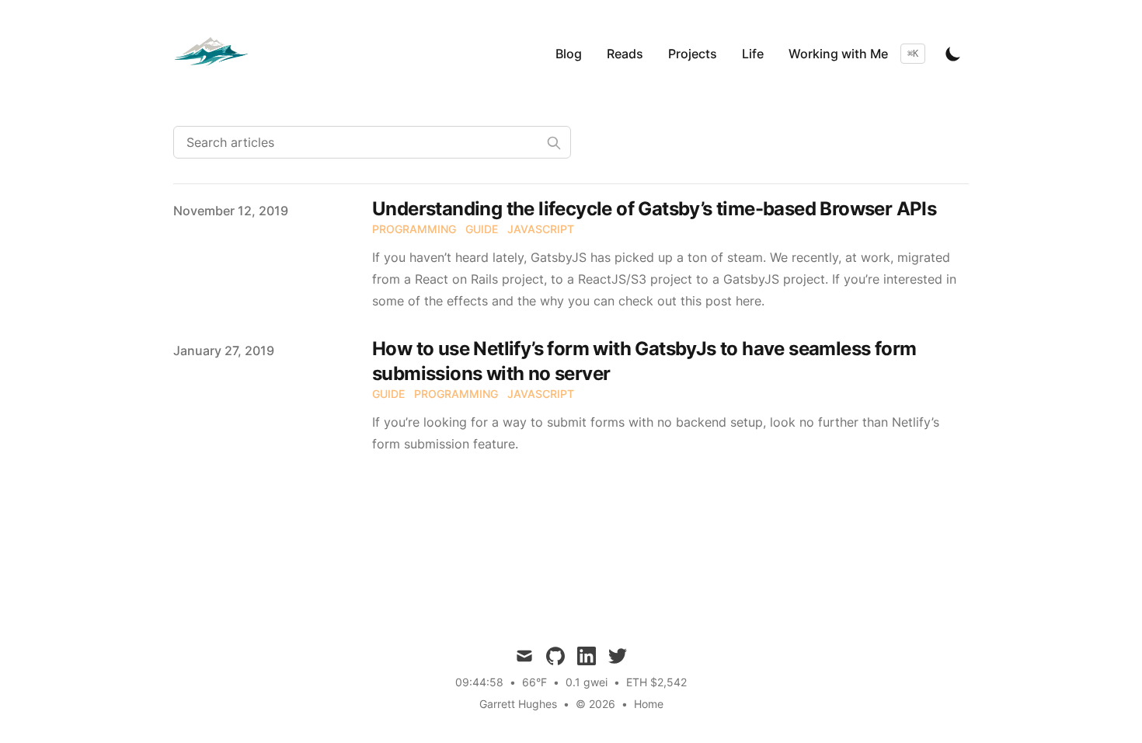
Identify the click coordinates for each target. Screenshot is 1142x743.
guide (481, 228)
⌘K (912, 53)
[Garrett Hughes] (215, 53)
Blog (568, 53)
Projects (692, 53)
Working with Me (838, 53)
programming (414, 228)
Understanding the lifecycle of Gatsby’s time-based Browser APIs (654, 208)
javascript (540, 228)
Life (753, 53)
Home (648, 703)
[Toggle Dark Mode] (953, 53)
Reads (625, 53)
